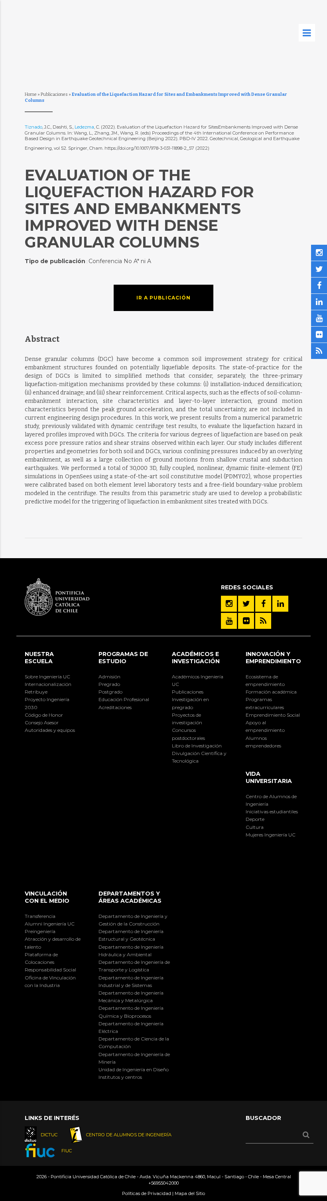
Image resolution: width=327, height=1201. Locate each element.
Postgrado (110, 692)
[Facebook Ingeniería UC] (263, 604)
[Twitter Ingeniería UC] (246, 604)
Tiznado (33, 127)
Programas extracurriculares (265, 703)
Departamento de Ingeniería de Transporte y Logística (134, 966)
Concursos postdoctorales (188, 734)
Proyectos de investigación (187, 718)
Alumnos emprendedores (263, 742)
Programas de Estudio (123, 657)
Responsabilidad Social (50, 970)
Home (31, 94)
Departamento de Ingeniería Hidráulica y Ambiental (131, 950)
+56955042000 (163, 1183)
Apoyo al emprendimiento (265, 726)
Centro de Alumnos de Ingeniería (271, 800)
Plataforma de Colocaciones (41, 958)
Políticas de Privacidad (146, 1193)
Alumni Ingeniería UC (50, 924)
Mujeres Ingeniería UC (270, 835)
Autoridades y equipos (50, 730)
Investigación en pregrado (190, 703)
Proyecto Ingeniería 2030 (47, 703)
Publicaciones (54, 94)
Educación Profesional (123, 699)
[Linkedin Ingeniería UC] (280, 604)
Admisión (109, 677)
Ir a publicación (163, 298)
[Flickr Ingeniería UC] (246, 621)
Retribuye (36, 692)
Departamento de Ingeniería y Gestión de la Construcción (132, 920)
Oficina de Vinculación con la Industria (50, 981)
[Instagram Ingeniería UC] (229, 604)
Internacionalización (48, 684)
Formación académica (271, 692)
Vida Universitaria (269, 777)
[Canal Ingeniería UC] (229, 621)
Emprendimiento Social (273, 715)
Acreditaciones (115, 707)
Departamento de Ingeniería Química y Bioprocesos (131, 1012)
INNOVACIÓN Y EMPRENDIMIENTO (273, 657)
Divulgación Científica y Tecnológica (199, 757)
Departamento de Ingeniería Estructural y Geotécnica (131, 935)
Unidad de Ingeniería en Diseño (133, 1069)
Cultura (255, 827)
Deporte (255, 819)
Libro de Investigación (197, 746)
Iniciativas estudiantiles (272, 812)
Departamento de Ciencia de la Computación (133, 1042)
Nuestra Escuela (39, 657)
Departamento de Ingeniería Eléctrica (131, 1027)
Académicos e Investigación (196, 657)
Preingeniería (40, 931)
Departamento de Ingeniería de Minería (134, 1058)
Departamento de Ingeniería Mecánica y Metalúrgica (131, 996)
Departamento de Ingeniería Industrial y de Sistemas (131, 981)
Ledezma (84, 127)
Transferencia (40, 916)
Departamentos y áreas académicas (130, 897)
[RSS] (263, 621)
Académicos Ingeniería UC (197, 680)
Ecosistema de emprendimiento (265, 680)
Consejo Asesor (42, 722)
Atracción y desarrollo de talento (53, 942)
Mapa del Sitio (190, 1193)
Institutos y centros (120, 1077)
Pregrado (109, 684)
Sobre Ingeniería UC (47, 677)
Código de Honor (44, 715)
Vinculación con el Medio (47, 897)
